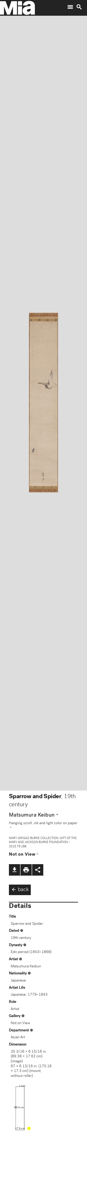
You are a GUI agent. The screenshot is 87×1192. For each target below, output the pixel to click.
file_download (14, 869)
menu (70, 7)
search (79, 7)
